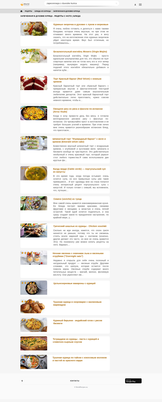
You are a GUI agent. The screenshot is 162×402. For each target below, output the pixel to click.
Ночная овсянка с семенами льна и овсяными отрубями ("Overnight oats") (78, 254)
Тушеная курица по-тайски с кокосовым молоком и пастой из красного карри (80, 359)
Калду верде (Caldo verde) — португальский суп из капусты (79, 170)
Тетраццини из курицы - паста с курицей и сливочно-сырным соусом (76, 340)
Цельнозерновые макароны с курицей (74, 283)
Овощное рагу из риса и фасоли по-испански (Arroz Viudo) (78, 110)
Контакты (74, 381)
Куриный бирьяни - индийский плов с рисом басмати (77, 322)
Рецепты (28, 11)
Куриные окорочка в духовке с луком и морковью (80, 24)
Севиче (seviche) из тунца (67, 199)
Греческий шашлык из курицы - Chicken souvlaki (80, 226)
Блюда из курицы (43, 11)
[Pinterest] (22, 381)
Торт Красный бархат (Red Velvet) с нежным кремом (77, 80)
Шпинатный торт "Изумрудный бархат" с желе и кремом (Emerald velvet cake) (79, 140)
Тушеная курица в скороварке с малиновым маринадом (77, 303)
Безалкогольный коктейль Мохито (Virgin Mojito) (80, 51)
